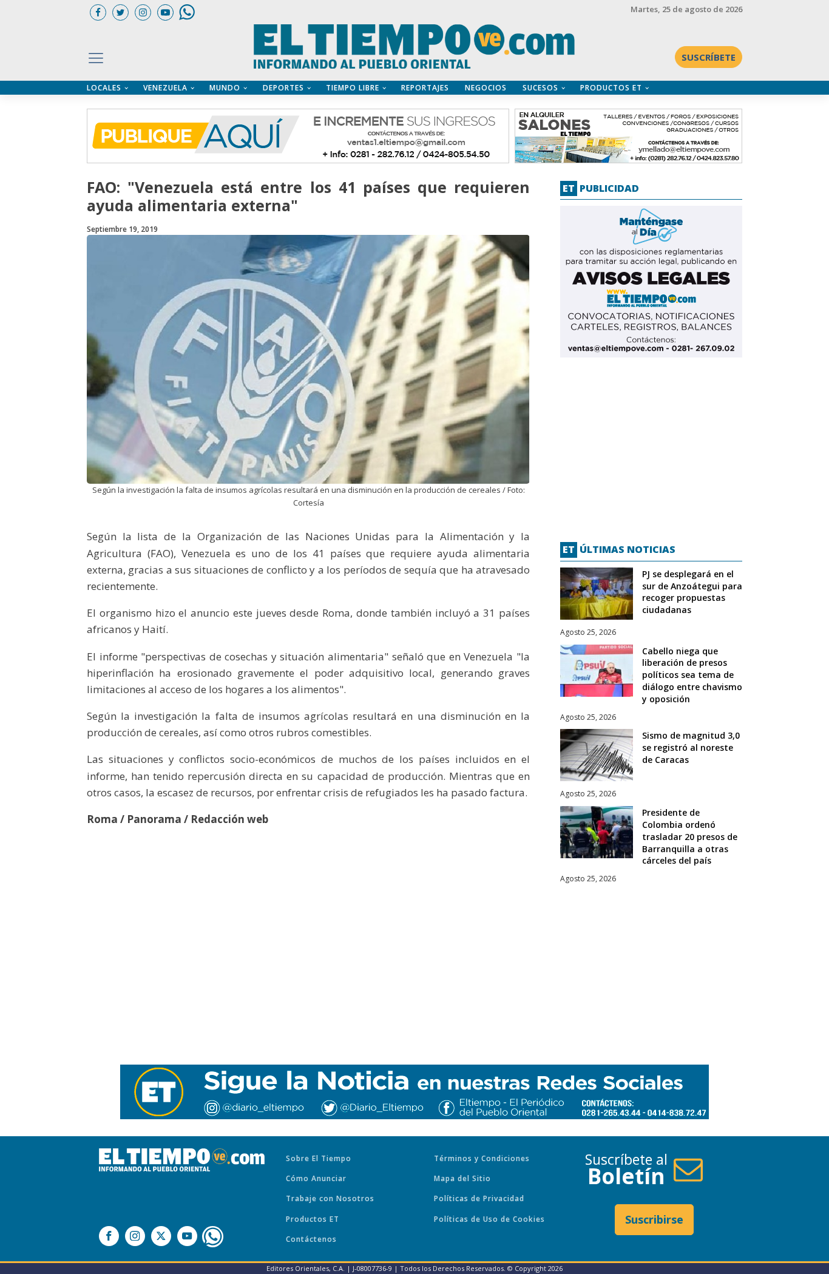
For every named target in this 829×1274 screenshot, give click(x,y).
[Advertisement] (651, 445)
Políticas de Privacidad (479, 1198)
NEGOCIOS (486, 88)
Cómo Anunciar (316, 1178)
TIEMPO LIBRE (352, 88)
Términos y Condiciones (482, 1158)
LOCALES (104, 88)
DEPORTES (283, 88)
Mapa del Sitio (462, 1178)
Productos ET (312, 1219)
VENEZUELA (165, 88)
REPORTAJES (425, 88)
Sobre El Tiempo (318, 1158)
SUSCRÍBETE (709, 57)
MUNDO (224, 88)
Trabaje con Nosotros (330, 1198)
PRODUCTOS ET (611, 88)
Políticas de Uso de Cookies (489, 1219)
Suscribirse (654, 1219)
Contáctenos (311, 1239)
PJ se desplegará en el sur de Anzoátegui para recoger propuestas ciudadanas (692, 591)
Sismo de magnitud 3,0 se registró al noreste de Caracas (691, 747)
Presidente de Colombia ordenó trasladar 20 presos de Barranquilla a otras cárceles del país (689, 836)
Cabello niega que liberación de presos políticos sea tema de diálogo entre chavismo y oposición (692, 675)
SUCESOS (540, 88)
